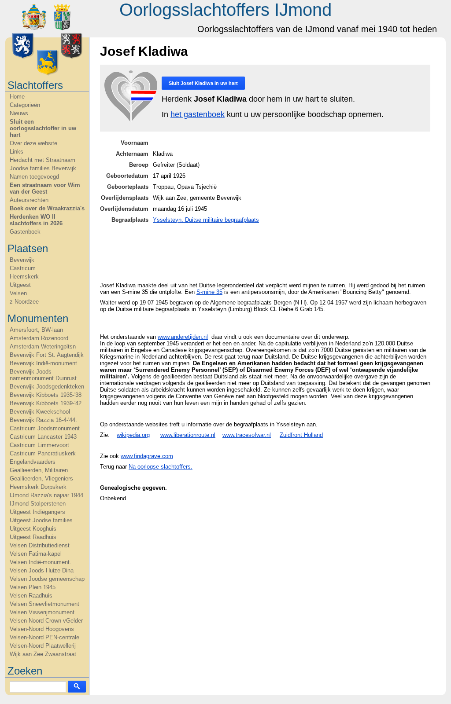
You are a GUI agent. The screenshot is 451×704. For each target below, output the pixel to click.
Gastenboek (25, 231)
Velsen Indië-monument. (40, 562)
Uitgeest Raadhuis (33, 537)
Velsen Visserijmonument (42, 612)
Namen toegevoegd (34, 176)
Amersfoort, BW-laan (36, 329)
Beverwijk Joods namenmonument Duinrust (43, 374)
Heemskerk (24, 276)
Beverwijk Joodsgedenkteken (47, 386)
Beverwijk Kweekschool (40, 411)
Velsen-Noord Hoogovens (42, 629)
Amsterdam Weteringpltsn (43, 346)
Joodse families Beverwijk (43, 168)
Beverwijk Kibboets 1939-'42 (45, 403)
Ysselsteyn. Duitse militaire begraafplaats (206, 219)
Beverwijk (22, 260)
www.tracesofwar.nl (246, 435)
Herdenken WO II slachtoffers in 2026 (36, 220)
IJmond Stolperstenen (38, 503)
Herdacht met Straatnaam (42, 160)
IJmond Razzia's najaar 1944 (46, 495)
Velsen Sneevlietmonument (44, 604)
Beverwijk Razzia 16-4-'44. (43, 420)
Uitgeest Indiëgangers (37, 512)
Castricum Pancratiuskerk (43, 453)
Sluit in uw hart (203, 83)
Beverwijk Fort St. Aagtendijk (47, 355)
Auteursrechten (29, 200)
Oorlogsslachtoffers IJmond (225, 9)
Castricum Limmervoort (39, 445)
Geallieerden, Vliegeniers (41, 478)
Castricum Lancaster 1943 (43, 436)
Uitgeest (20, 285)
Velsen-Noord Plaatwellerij (43, 645)
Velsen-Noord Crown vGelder (46, 620)
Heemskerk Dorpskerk (38, 487)
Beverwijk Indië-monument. (44, 363)
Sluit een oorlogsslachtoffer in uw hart (43, 128)
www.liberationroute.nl (187, 435)
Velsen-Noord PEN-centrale (44, 637)
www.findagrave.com (147, 456)
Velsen (18, 293)
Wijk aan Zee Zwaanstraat (43, 654)
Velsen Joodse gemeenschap (47, 579)
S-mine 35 (209, 292)
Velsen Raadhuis (31, 595)
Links (16, 151)
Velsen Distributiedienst (40, 545)
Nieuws (19, 113)
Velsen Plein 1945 (32, 587)
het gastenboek (197, 114)
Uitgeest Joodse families (41, 520)
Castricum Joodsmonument (45, 428)
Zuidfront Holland (301, 435)
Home (17, 96)
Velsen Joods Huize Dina (42, 570)
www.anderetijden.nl (183, 337)
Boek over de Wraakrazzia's (47, 208)
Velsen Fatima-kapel (36, 553)
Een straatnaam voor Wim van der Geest (45, 188)
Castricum (23, 268)
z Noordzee (24, 301)
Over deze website (33, 143)
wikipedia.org (133, 435)
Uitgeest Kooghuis (33, 528)
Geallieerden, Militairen (39, 470)
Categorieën (25, 105)
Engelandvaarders (32, 461)
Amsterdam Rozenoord (39, 338)
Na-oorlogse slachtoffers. (160, 466)
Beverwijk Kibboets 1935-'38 (45, 395)
